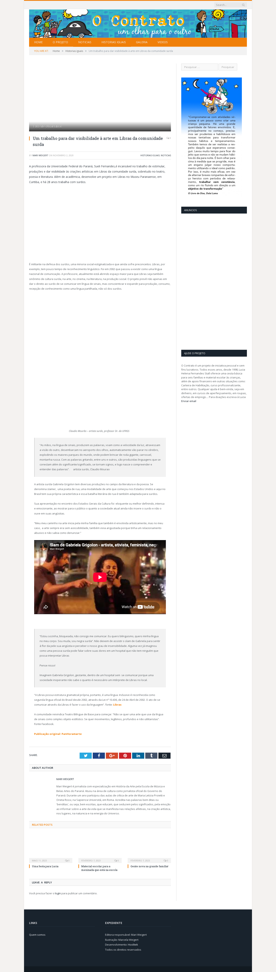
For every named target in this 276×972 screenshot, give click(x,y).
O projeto (60, 42)
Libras (117, 704)
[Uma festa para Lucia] (50, 848)
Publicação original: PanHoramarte (58, 734)
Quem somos (37, 934)
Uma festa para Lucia (45, 866)
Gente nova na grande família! (149, 866)
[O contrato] (138, 23)
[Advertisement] (197, 281)
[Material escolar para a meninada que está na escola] (100, 848)
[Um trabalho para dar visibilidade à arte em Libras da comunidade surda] (100, 98)
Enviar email (188, 401)
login (58, 893)
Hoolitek (133, 944)
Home (38, 42)
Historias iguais (113, 42)
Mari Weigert (40, 155)
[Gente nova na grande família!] (149, 848)
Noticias (84, 42)
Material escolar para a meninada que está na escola (99, 868)
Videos (163, 42)
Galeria (141, 42)
